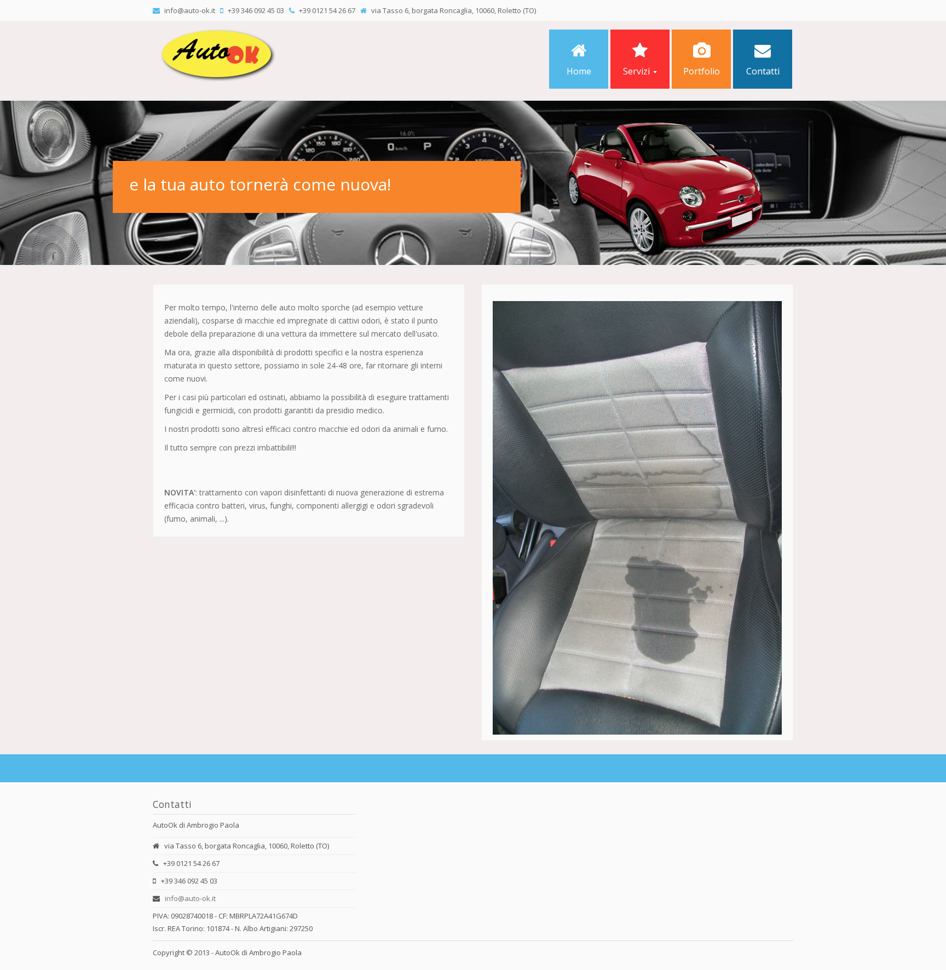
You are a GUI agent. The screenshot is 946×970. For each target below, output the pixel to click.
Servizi (636, 71)
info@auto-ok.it (190, 898)
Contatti (763, 71)
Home (579, 71)
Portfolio (701, 71)
